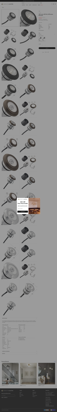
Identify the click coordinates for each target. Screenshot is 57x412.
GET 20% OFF (23, 211)
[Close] (39, 199)
